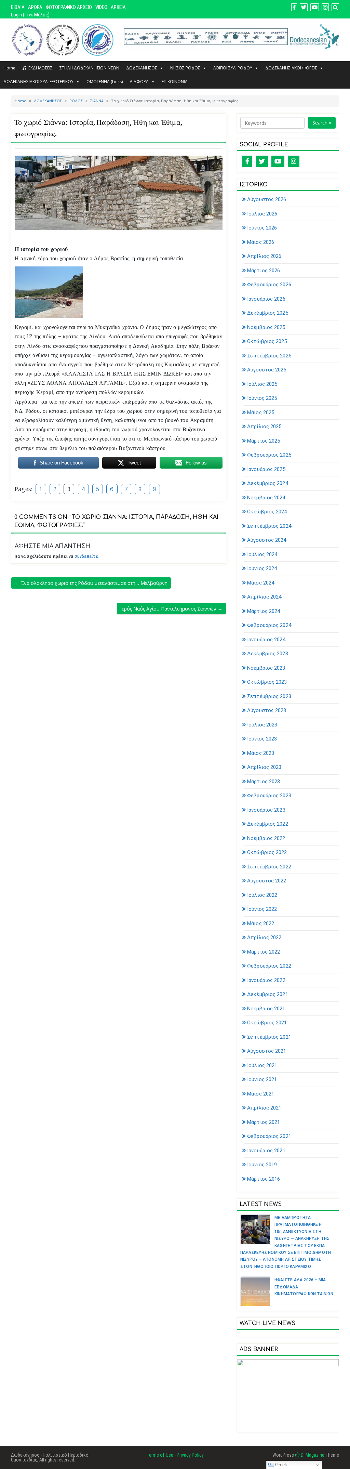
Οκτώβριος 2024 (267, 512)
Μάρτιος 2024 (263, 611)
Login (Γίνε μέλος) (30, 15)
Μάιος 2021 (260, 1094)
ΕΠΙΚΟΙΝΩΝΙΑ (175, 81)
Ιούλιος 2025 (262, 384)
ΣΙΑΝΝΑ (97, 100)
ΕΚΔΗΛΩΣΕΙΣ (40, 68)
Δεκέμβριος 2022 (267, 824)
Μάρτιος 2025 (263, 441)
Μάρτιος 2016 (263, 1179)
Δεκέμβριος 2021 (267, 994)
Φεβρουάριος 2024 (269, 625)
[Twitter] (262, 161)
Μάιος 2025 (260, 412)
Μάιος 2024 (260, 583)
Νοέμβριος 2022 (266, 838)
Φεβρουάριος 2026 (269, 284)
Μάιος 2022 (260, 923)
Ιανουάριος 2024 (266, 640)
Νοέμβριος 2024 (266, 498)
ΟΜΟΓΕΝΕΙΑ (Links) (104, 81)
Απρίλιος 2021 (264, 1108)
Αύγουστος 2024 (266, 540)
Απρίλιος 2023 (264, 767)
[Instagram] (293, 161)
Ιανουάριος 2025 (266, 469)
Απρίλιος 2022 (264, 937)
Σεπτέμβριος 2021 (269, 1037)
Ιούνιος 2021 (262, 1079)
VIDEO (101, 7)
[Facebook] (247, 161)
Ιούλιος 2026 (262, 214)
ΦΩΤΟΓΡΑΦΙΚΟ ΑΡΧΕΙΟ (69, 7)
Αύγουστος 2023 (266, 710)
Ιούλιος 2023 (262, 725)
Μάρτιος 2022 (263, 952)
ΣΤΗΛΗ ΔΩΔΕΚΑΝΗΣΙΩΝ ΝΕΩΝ (89, 68)
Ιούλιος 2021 (262, 1065)
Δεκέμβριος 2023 (267, 654)
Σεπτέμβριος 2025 (269, 356)
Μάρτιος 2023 (263, 781)
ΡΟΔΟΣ (76, 100)
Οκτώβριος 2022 (267, 852)
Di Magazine (312, 1455)
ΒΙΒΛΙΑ (18, 7)
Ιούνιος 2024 (262, 568)
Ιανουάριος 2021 (266, 1150)
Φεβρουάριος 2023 (269, 795)
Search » (321, 122)
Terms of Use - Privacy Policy (175, 1455)
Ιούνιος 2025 (262, 398)
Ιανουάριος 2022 (266, 980)
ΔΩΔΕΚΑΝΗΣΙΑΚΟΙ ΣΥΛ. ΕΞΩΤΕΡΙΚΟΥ (38, 81)
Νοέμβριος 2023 (266, 668)
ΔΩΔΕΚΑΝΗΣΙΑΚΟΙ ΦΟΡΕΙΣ (291, 68)
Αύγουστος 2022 (266, 881)
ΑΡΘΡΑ (35, 7)
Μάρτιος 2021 (263, 1122)
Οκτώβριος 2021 (267, 1023)
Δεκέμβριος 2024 (267, 483)
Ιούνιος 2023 (262, 739)
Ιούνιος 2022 (262, 909)
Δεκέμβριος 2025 (267, 313)
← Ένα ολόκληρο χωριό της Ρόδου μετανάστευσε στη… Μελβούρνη (91, 583)
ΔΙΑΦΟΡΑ (139, 81)
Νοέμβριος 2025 (266, 327)
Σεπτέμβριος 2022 (269, 867)
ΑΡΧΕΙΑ (118, 7)
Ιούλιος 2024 (262, 554)
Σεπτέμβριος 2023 (269, 696)
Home (9, 68)
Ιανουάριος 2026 (266, 299)
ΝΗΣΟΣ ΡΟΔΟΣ (185, 68)
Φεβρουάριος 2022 (269, 966)
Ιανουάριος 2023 (266, 810)
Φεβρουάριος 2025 (269, 455)
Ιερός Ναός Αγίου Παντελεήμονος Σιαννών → (171, 608)
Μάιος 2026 (260, 242)
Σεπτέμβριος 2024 (269, 526)
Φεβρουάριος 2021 (269, 1136)
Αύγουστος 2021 (266, 1051)
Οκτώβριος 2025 (267, 341)
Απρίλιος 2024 (264, 597)
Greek (280, 1464)
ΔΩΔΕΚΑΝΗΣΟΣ (141, 68)
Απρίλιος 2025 (264, 426)
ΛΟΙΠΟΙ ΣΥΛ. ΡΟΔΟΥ (232, 68)
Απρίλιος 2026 (264, 256)
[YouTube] (277, 161)
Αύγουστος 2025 (266, 370)
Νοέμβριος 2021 (266, 1009)
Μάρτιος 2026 (263, 270)
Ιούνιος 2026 (262, 228)
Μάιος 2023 (260, 753)
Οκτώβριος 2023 (267, 682)
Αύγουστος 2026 (266, 199)
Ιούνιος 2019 (262, 1165)
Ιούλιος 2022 (262, 895)
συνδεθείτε (86, 556)
